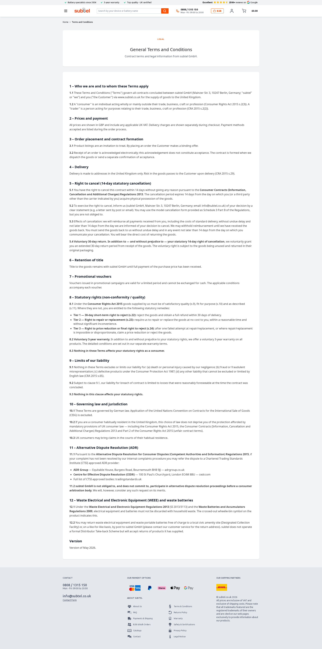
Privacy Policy (180, 630)
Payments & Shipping (143, 618)
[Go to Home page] (82, 10)
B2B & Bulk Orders (141, 624)
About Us (137, 606)
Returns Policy (180, 612)
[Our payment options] (134, 588)
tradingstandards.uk (128, 479)
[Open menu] (67, 11)
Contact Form (70, 600)
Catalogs (137, 630)
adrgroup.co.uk (174, 470)
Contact (137, 636)
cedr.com (204, 474)
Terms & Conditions (183, 606)
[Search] (165, 11)
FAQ (135, 612)
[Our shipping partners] (221, 587)
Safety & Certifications (184, 624)
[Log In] (231, 11)
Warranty (178, 618)
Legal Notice (180, 636)
